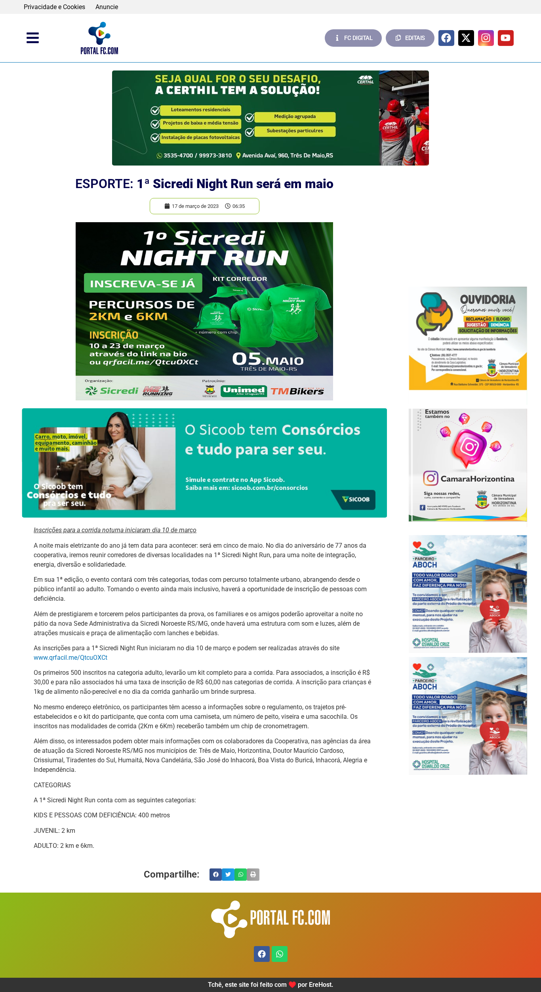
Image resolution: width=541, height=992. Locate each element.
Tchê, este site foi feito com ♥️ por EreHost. (270, 984)
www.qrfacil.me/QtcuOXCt (70, 657)
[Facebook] (446, 38)
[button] (216, 874)
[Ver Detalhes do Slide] (270, 118)
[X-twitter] (466, 38)
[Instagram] (486, 38)
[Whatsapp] (280, 954)
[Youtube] (506, 38)
